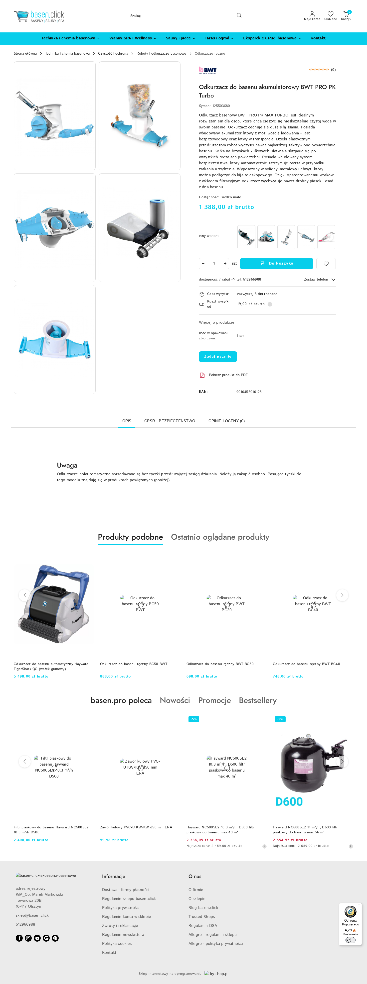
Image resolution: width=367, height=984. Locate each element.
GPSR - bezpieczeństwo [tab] (169, 421)
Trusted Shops (201, 917)
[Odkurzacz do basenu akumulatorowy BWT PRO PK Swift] (286, 237)
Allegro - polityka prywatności (215, 944)
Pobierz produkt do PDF (228, 375)
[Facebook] (19, 938)
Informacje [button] (113, 876)
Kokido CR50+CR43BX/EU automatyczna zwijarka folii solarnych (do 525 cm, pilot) (307, 830)
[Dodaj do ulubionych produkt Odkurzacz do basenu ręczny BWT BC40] (261, 556)
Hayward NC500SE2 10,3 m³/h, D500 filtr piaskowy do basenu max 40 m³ (134, 830)
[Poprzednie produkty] (24, 595)
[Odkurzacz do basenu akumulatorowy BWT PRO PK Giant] (246, 237)
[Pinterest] (55, 938)
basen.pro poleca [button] (121, 700)
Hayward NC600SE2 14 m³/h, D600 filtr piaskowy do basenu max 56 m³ (218, 830)
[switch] (351, 940)
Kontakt (109, 953)
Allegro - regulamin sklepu (212, 935)
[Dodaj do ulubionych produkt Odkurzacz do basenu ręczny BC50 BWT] (88, 556)
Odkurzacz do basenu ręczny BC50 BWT (47, 664)
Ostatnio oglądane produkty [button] (220, 537)
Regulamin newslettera (123, 935)
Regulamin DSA (202, 926)
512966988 (25, 924)
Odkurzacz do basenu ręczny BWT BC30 (133, 664)
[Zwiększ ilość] (225, 263)
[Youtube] (37, 938)
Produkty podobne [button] (130, 537)
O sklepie (196, 899)
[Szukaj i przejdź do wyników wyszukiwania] (239, 16)
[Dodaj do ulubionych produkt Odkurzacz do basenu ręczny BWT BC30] (175, 556)
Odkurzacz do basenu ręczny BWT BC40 (220, 664)
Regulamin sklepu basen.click (129, 899)
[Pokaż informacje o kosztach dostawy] (270, 304)
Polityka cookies (117, 944)
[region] (286, 237)
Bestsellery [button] (258, 700)
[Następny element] (329, 237)
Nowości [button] (175, 700)
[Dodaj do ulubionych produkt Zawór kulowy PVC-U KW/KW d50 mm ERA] (88, 720)
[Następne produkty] (342, 595)
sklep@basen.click (32, 915)
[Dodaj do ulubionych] (326, 263)
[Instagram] (28, 938)
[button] (55, 115)
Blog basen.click (203, 908)
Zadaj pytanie (218, 356)
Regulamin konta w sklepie (126, 917)
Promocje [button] (214, 700)
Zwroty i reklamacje (120, 926)
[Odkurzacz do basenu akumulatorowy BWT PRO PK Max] (266, 237)
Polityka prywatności (121, 908)
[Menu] (359, 906)
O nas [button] (194, 876)
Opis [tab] (127, 421)
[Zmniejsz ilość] (203, 263)
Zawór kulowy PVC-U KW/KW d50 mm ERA (50, 827)
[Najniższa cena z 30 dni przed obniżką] (178, 846)
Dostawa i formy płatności (125, 890)
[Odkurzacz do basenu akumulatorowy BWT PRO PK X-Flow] (306, 237)
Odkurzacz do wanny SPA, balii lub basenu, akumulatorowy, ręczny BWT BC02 (308, 667)
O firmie (195, 890)
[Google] (46, 938)
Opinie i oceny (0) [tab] (226, 421)
